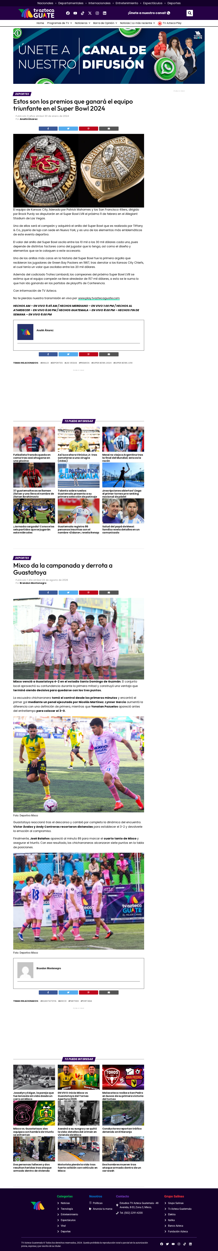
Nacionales (45, 3)
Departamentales (70, 3)
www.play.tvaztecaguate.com (99, 298)
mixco (63, 1001)
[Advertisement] (78, 394)
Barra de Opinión (103, 23)
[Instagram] (97, 13)
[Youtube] (75, 13)
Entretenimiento (127, 3)
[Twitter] (167, 1244)
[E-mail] (19, 348)
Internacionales (100, 3)
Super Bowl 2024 (102, 363)
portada (87, 1001)
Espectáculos (152, 3)
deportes (57, 363)
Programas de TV (58, 23)
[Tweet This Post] (68, 129)
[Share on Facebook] (48, 129)
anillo (45, 363)
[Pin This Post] (88, 129)
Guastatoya (48, 1001)
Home (40, 23)
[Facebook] (68, 13)
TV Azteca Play (172, 23)
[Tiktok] (82, 13)
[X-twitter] (90, 13)
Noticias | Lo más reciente (136, 23)
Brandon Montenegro (33, 583)
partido (74, 1001)
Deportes (174, 3)
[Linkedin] (104, 13)
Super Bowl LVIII (123, 363)
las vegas (71, 363)
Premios (85, 363)
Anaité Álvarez (29, 119)
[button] (190, 13)
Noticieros (81, 23)
